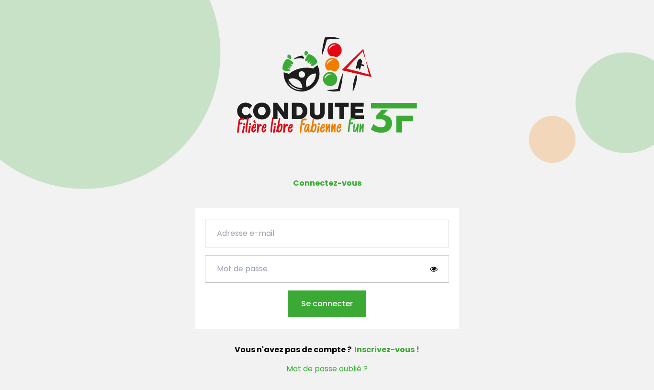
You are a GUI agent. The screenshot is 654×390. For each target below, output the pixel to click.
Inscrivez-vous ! (386, 349)
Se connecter (327, 303)
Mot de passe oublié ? (327, 368)
